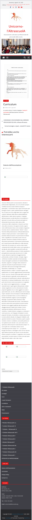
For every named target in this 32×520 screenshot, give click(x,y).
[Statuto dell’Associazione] (16, 139)
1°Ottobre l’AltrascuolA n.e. (9, 422)
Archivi (3, 369)
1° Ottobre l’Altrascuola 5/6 (9, 445)
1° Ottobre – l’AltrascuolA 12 (9, 429)
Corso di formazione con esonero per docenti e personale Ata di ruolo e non (18, 5)
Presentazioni (5, 413)
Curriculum (5, 471)
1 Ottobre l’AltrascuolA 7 (8, 442)
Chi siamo (6, 100)
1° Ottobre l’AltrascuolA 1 (8, 455)
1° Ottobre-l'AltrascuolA (8, 387)
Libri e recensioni (6, 406)
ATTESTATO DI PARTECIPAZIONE (10, 458)
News (3, 410)
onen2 (14, 107)
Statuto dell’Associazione (12, 165)
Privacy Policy (5, 474)
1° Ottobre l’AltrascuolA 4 (8, 448)
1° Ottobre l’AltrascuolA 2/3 (9, 452)
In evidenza (5, 403)
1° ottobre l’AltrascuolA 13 (9, 426)
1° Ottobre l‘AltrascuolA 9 (8, 435)
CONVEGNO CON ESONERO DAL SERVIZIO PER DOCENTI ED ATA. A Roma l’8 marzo (16, 121)
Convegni (4, 393)
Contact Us (5, 478)
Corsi (3, 397)
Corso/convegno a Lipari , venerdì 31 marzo (17, 126)
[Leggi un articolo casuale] (28, 57)
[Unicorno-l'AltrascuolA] (3, 57)
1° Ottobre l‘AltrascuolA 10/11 (9, 432)
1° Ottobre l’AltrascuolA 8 (8, 439)
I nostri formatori (6, 400)
